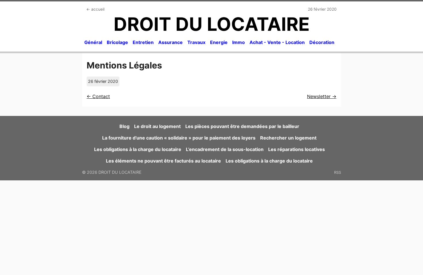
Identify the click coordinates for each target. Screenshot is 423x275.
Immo (238, 42)
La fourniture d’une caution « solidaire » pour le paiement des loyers (179, 138)
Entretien (143, 42)
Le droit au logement (157, 126)
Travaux (196, 42)
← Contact (98, 96)
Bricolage (117, 42)
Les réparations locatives (296, 149)
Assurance (170, 42)
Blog (124, 126)
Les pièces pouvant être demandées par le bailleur (242, 126)
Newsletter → (321, 96)
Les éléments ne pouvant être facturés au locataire (163, 161)
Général (93, 42)
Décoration (321, 42)
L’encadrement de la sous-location (225, 149)
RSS (337, 172)
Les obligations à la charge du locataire (137, 149)
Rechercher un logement (288, 138)
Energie (219, 42)
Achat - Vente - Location (277, 42)
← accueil (95, 9)
